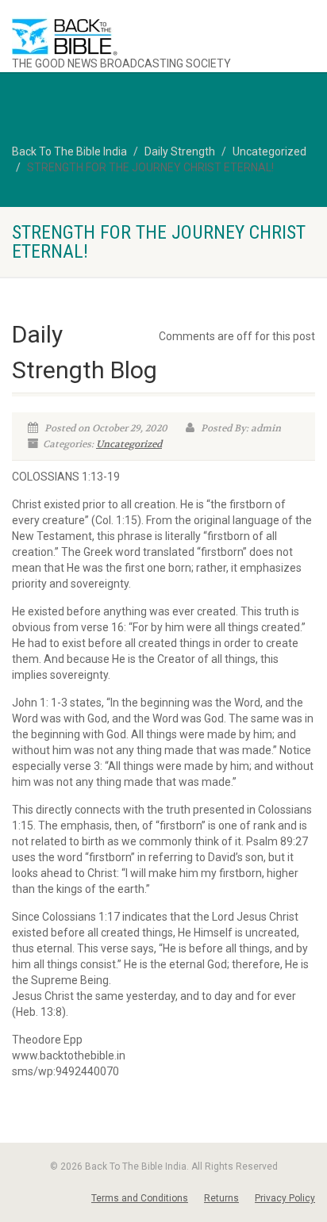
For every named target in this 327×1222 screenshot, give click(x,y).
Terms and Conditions (139, 1198)
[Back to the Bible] (136, 37)
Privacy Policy (285, 1198)
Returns (221, 1198)
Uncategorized (129, 444)
